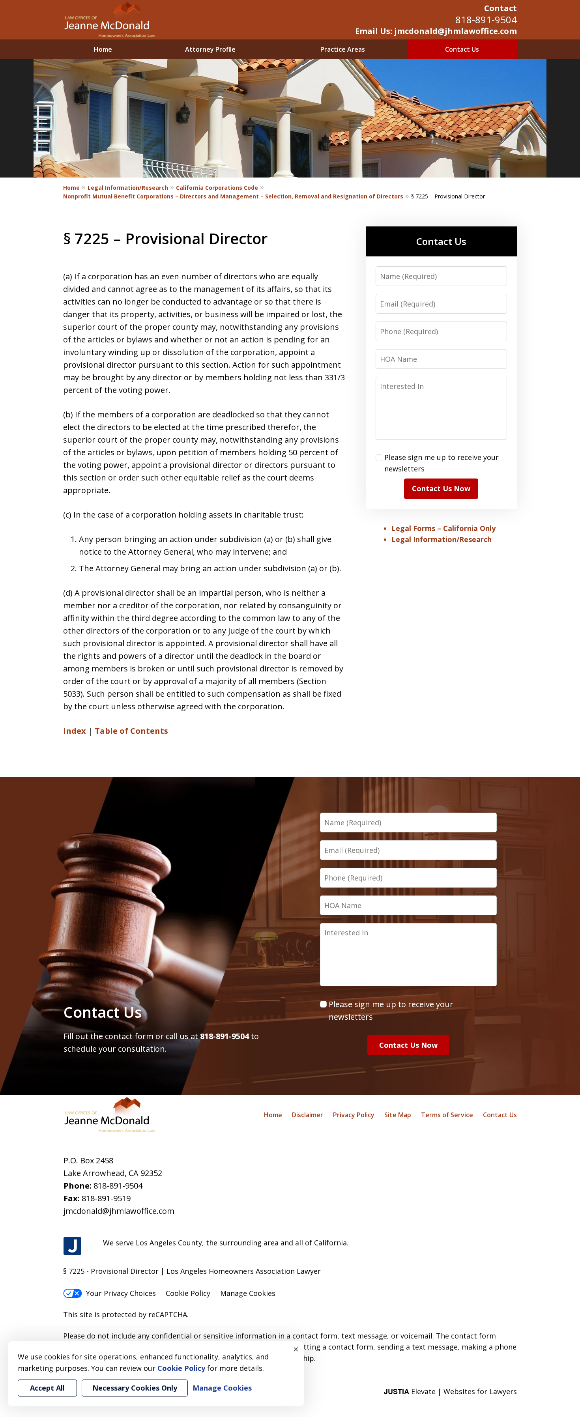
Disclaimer (307, 1114)
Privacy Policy (353, 1114)
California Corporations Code (217, 187)
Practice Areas (342, 49)
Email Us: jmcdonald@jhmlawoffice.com (436, 31)
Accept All (47, 1388)
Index (74, 730)
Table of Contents (131, 730)
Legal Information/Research (128, 187)
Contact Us (462, 49)
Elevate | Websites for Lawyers (450, 1391)
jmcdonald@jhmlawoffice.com (119, 1211)
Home (103, 49)
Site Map (397, 1114)
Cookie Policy (188, 1293)
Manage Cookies (247, 1293)
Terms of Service (447, 1114)
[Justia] (72, 1246)
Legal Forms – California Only (443, 528)
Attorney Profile (210, 49)
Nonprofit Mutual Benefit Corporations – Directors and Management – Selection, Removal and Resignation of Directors (233, 196)
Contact (500, 8)
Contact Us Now (441, 488)
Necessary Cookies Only (134, 1388)
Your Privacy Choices (121, 1293)
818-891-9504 (486, 19)
